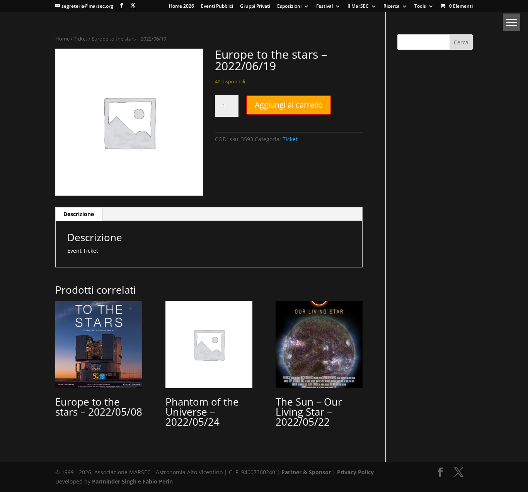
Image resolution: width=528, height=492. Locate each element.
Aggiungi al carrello (289, 105)
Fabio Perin (158, 481)
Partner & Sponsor (306, 472)
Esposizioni (289, 6)
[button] (511, 22)
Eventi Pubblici (217, 6)
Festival (324, 6)
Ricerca (391, 6)
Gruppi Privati (255, 6)
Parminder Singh (114, 481)
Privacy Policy (355, 472)
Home (62, 38)
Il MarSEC (358, 6)
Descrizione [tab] (78, 214)
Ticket (80, 38)
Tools (420, 6)
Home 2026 (181, 6)
